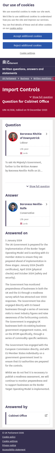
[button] (41, 97)
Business (24, 78)
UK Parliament (9, 78)
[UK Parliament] (10, 62)
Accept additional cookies (27, 36)
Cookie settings (27, 53)
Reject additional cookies (27, 45)
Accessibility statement (13, 449)
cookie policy (16, 28)
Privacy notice (9, 445)
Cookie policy (8, 437)
